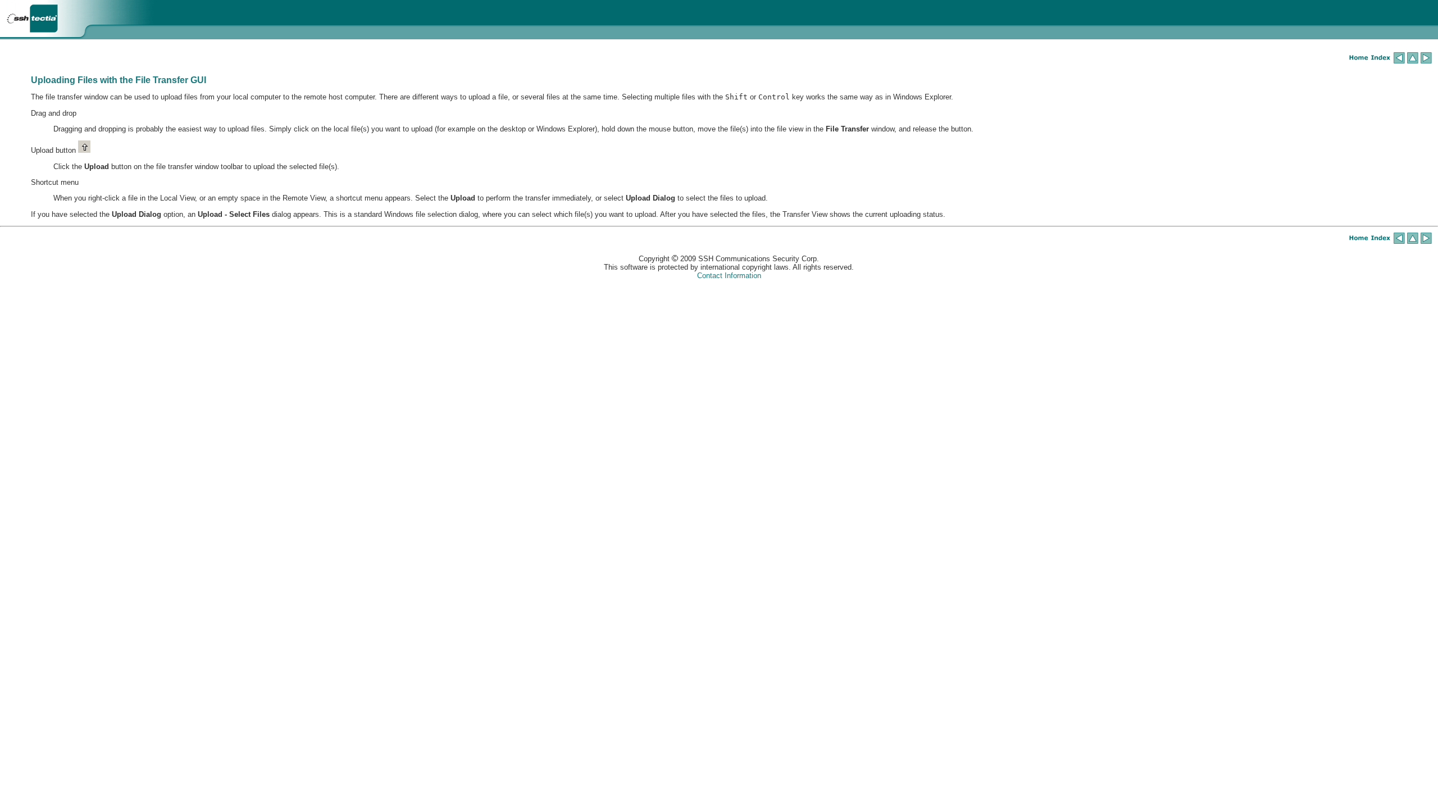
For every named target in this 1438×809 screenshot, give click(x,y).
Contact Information (729, 275)
